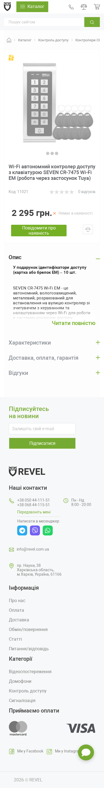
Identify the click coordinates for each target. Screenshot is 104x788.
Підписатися (42, 443)
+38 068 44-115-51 (33, 505)
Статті (15, 639)
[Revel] (7, 6)
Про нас (17, 600)
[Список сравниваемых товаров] (84, 7)
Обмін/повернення (28, 629)
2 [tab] (52, 153)
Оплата (16, 610)
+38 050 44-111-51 (33, 500)
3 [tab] (56, 153)
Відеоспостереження (30, 671)
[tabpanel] (52, 102)
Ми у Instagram (68, 751)
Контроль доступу (28, 691)
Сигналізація (22, 700)
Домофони (20, 681)
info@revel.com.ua (33, 549)
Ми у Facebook (30, 751)
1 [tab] (47, 153)
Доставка (19, 619)
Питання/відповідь (29, 648)
